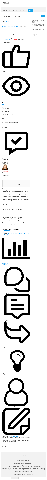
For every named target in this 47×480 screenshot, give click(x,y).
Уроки (24, 10)
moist (3, 128)
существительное (14, 128)
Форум (30, 10)
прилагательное (7, 128)
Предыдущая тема (6, 230)
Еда (20, 10)
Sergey (16, 406)
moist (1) (9, 233)
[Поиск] (43, 16)
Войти (33, 37)
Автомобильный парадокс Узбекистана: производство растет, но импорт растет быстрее (38, 20)
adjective (21, 128)
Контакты (24, 455)
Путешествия (14, 10)
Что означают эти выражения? (15, 436)
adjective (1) (6, 234)
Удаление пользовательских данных (24, 460)
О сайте (23, 457)
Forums (5, 18)
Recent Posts (6, 21)
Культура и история (6, 10)
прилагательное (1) (15, 233)
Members (6, 20)
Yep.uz (6, 2)
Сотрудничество (23, 453)
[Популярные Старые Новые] (5, 159)
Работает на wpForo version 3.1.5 (8, 444)
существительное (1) (23, 233)
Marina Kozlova (14, 39)
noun (19, 128)
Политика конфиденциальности (24, 458)
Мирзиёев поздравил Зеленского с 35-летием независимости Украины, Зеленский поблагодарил (38, 25)
